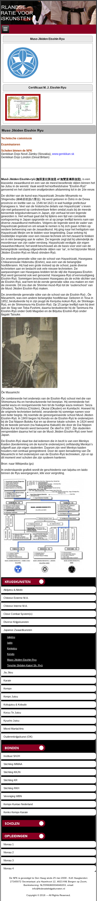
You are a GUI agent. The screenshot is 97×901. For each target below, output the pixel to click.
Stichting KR (10, 780)
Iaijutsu (11, 637)
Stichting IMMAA (13, 764)
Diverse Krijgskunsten (16, 621)
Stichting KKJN (12, 772)
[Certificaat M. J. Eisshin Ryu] (22, 120)
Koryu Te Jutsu (12, 712)
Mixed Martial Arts (14, 728)
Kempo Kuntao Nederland (18, 804)
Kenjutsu (12, 648)
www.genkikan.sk (63, 154)
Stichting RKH (11, 788)
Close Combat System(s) (18, 613)
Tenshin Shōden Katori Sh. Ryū (25, 665)
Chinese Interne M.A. (16, 605)
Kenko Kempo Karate (16, 812)
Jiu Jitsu (8, 672)
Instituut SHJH (12, 756)
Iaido (9, 642)
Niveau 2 (9, 852)
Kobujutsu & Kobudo (15, 704)
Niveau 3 (9, 860)
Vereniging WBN (13, 796)
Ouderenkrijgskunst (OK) (18, 736)
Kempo (8, 688)
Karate (7, 680)
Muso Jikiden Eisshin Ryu (21, 659)
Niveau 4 (9, 868)
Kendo (10, 654)
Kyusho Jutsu (11, 720)
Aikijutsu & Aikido (13, 589)
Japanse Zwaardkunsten (18, 630)
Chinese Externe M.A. (16, 597)
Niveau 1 (9, 844)
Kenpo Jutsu (11, 696)
